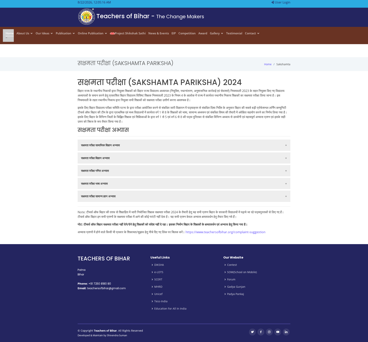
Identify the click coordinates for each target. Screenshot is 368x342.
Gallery (215, 33)
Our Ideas (42, 33)
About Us (22, 33)
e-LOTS (158, 272)
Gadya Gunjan (236, 286)
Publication (63, 33)
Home (10, 33)
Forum (231, 279)
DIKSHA (159, 265)
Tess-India (161, 301)
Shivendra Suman (117, 335)
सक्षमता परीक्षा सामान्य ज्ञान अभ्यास (98, 196)
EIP (174, 33)
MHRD (158, 286)
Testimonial (234, 33)
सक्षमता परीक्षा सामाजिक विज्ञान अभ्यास (100, 145)
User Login (282, 2)
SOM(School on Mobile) (242, 272)
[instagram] (269, 332)
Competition (187, 33)
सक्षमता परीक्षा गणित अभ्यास (95, 171)
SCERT (158, 279)
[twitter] (252, 332)
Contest (232, 265)
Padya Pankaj (235, 294)
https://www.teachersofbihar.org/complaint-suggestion (225, 232)
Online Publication (91, 33)
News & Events (158, 33)
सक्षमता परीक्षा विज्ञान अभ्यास (95, 158)
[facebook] (260, 332)
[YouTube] (277, 332)
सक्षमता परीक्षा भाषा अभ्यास (94, 183)
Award (202, 33)
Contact (250, 33)
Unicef (158, 294)
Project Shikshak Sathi (130, 33)
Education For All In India (170, 308)
